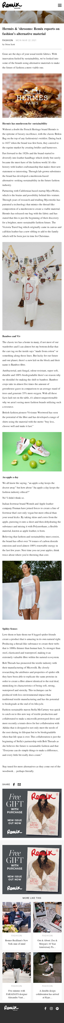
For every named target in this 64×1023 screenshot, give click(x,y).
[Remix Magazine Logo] (12, 5)
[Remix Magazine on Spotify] (57, 1008)
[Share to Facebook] (13, 784)
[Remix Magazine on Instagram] (51, 1008)
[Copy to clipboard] (19, 784)
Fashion (7, 40)
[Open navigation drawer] (60, 5)
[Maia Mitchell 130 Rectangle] (32, 813)
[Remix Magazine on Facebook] (45, 1008)
